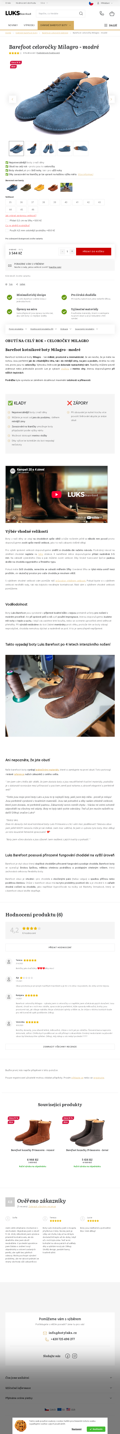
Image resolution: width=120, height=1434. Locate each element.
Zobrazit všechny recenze (60, 1046)
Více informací (85, 174)
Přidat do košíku (93, 251)
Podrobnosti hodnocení (48, 52)
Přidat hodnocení (60, 947)
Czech (53, 1409)
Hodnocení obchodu (26, 3)
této (40, 554)
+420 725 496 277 (102, 13)
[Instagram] (74, 1356)
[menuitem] (13, 25)
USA (73, 1409)
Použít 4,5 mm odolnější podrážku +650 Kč (32, 230)
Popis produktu (16, 329)
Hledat (81, 13)
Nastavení (77, 1429)
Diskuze (64, 329)
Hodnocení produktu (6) (41, 329)
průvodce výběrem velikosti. (71, 580)
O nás (8, 3)
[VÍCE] (110, 25)
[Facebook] (67, 1356)
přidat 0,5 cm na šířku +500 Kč (26, 220)
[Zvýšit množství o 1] (72, 251)
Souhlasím (97, 1429)
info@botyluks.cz (63, 1332)
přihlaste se (77, 1077)
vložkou (65, 368)
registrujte (98, 1077)
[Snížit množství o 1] (62, 251)
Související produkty (84, 329)
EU (63, 1409)
